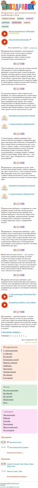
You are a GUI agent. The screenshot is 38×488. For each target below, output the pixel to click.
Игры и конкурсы (10, 427)
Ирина (26, 464)
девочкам (20, 18)
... (25, 336)
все (36, 47)
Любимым (7, 366)
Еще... (5, 403)
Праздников (8, 424)
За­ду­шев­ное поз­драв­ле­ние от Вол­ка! (22, 115)
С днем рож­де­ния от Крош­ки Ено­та (22, 124)
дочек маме (5, 22)
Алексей (9, 464)
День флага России (15, 442)
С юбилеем (7, 354)
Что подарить (8, 430)
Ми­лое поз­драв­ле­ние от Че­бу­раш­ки (21, 31)
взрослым (5, 26)
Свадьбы (6, 421)
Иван (21, 464)
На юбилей (7, 393)
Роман (16, 471)
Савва (20, 471)
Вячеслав (10, 471)
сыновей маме (16, 22)
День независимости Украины (18, 447)
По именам (7, 375)
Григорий (16, 464)
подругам (27, 22)
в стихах (32, 47)
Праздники (7, 369)
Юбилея (6, 418)
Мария (9, 466)
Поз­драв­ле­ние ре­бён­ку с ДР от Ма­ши (22, 302)
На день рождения (10, 390)
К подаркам (8, 378)
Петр (13, 466)
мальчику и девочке (8, 18)
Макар (31, 464)
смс (21, 47)
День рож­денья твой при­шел (19, 40)
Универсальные (9, 372)
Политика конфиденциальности (9, 483)
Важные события (10, 363)
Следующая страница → (11, 332)
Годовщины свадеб (11, 360)
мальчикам (29, 18)
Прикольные (8, 400)
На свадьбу (7, 357)
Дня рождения (9, 415)
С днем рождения (10, 351)
